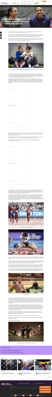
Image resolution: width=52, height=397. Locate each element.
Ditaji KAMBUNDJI (15, 350)
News (12, 3)
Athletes (22, 3)
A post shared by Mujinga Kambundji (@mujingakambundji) (19, 126)
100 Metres (3, 352)
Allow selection (45, 389)
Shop (33, 3)
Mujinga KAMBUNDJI (5, 350)
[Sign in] (50, 1)
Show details (42, 395)
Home (10, 3)
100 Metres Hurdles (11, 352)
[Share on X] (1, 35)
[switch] (23, 395)
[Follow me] (1, 350)
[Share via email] (1, 38)
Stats (25, 3)
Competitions (18, 3)
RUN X (31, 3)
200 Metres (19, 352)
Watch (15, 3)
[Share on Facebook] (1, 32)
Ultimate (28, 3)
